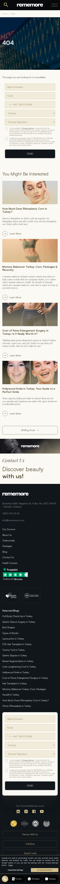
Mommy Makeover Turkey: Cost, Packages (24, 689)
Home (5, 14)
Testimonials (8, 540)
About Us (7, 535)
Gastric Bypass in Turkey (14, 655)
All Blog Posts (30, 430)
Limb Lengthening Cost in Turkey (19, 666)
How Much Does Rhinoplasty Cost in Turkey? (24, 210)
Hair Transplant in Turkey (14, 683)
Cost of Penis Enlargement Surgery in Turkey (25, 677)
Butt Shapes (8, 627)
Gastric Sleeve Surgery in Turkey (18, 621)
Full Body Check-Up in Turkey (17, 616)
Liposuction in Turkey (13, 638)
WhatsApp (35, 879)
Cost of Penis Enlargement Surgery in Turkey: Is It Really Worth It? (25, 332)
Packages (7, 546)
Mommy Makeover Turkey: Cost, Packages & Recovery (29, 268)
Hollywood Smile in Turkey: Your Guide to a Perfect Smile (28, 390)
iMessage (52, 879)
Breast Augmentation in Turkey (17, 661)
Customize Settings (15, 870)
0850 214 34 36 (11, 513)
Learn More (15, 233)
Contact (19, 879)
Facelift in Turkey (10, 694)
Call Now (30, 843)
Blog (4, 551)
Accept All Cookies (44, 870)
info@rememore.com (13, 520)
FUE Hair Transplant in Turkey (17, 644)
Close (10, 865)
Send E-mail (30, 853)
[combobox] (11, 104)
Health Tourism (9, 563)
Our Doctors (8, 529)
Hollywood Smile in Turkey (15, 672)
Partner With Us (30, 834)
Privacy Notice (28, 128)
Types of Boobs (10, 633)
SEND (30, 153)
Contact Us (8, 557)
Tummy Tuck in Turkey (13, 649)
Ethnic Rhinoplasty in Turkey (16, 705)
